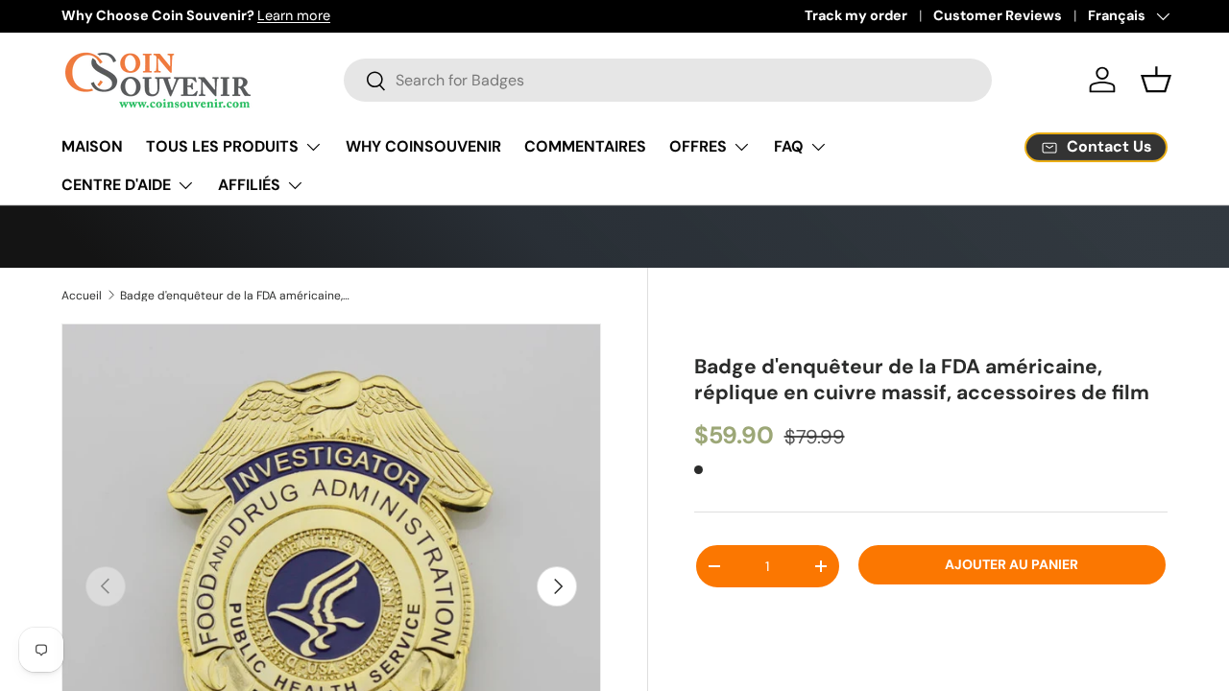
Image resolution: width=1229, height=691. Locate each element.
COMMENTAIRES (585, 146)
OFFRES (698, 146)
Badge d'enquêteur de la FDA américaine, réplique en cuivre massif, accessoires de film (235, 295)
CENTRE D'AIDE (116, 185)
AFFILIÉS (249, 185)
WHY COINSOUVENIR (423, 146)
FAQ (789, 146)
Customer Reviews (997, 15)
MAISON (92, 146)
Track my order (856, 15)
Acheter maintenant (930, 661)
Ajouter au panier (1011, 602)
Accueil (81, 295)
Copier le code (917, 236)
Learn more (293, 15)
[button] (1156, 80)
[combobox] (668, 80)
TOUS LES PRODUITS (222, 146)
